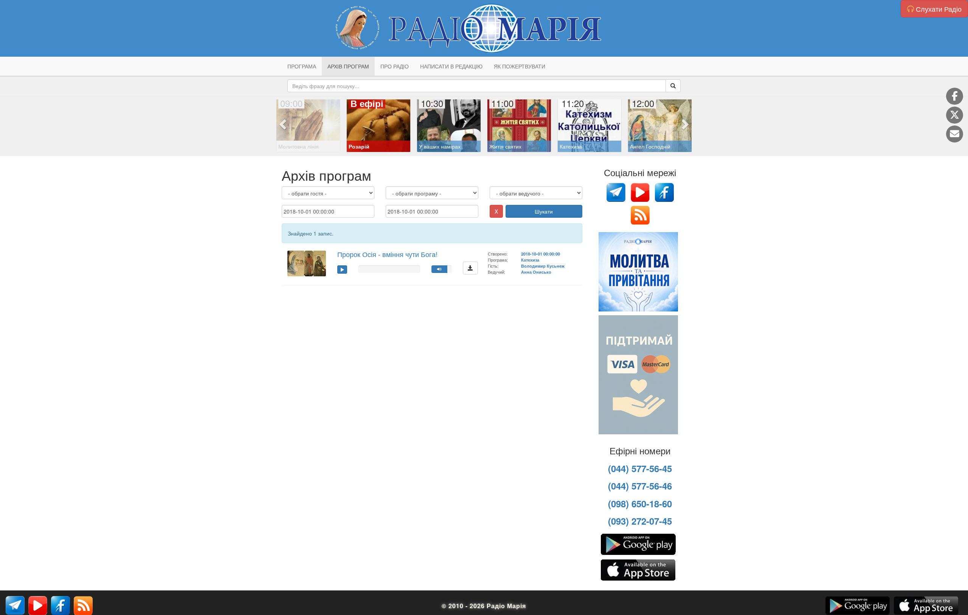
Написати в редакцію (451, 66)
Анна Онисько (536, 272)
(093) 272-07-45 (640, 520)
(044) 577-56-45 (640, 468)
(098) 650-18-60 (640, 503)
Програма (301, 66)
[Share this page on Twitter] (954, 115)
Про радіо (394, 66)
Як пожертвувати (519, 66)
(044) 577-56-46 (640, 485)
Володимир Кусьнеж (543, 266)
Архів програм (348, 66)
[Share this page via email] (954, 134)
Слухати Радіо (938, 9)
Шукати (544, 211)
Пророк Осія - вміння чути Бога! (387, 254)
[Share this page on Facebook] (954, 96)
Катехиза (530, 260)
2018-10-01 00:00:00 (540, 254)
